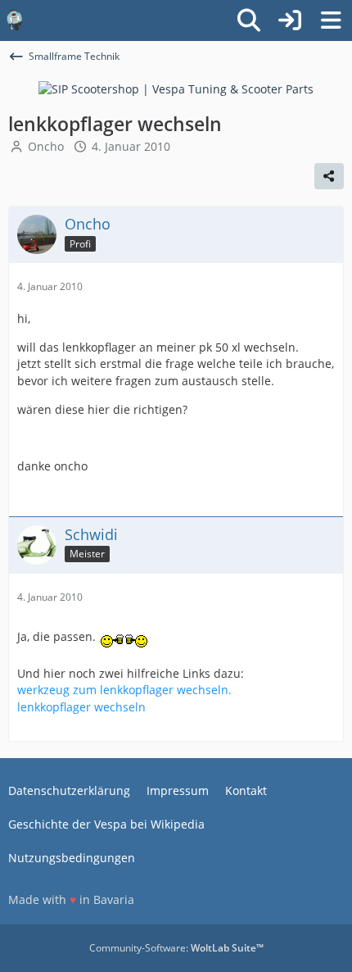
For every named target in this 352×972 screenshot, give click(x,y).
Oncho (46, 146)
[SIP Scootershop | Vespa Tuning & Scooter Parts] (176, 88)
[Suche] (248, 20)
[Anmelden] (289, 20)
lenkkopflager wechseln (81, 707)
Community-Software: (176, 948)
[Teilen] (329, 176)
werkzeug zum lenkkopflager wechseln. (124, 689)
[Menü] (330, 20)
